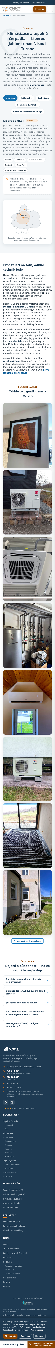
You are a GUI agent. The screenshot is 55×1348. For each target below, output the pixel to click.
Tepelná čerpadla (10, 1121)
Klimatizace (8, 1133)
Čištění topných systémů (14, 1194)
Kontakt (6, 1286)
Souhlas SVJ (9, 1270)
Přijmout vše (10, 1336)
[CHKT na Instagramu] (12, 1102)
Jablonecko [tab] (26, 98)
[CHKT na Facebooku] (5, 1102)
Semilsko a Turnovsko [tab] (27, 105)
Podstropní (9, 1156)
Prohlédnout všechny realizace (27, 941)
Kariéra (6, 1282)
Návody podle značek (13, 1266)
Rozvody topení (11, 1172)
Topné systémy (9, 1160)
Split (7, 1129)
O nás (5, 1244)
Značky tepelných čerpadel (15, 1253)
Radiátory (9, 1168)
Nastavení (39, 1336)
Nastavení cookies (40, 1315)
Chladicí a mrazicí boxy (13, 1230)
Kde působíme (9, 1277)
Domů (8, 16)
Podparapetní (10, 1141)
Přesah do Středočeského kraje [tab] (27, 111)
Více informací (37, 1330)
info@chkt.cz (12, 1083)
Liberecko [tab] (10, 98)
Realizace (7, 1257)
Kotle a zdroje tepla (12, 1165)
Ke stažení (7, 1262)
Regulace (8, 1176)
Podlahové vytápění (11, 1221)
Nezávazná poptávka (13, 1344)
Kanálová (8, 1153)
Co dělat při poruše (12, 1273)
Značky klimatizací (11, 1248)
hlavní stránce (37, 84)
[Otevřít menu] (50, 9)
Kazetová (8, 1149)
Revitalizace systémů (12, 1199)
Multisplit (8, 1145)
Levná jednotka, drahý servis (26, 371)
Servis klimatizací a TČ (13, 1190)
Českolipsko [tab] (43, 98)
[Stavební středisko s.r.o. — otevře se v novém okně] (27, 1303)
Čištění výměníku (10, 1207)
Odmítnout (25, 1336)
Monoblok (9, 1125)
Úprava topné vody (11, 1203)
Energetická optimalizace (14, 1226)
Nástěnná (9, 1137)
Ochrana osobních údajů (13, 1315)
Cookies (28, 1315)
